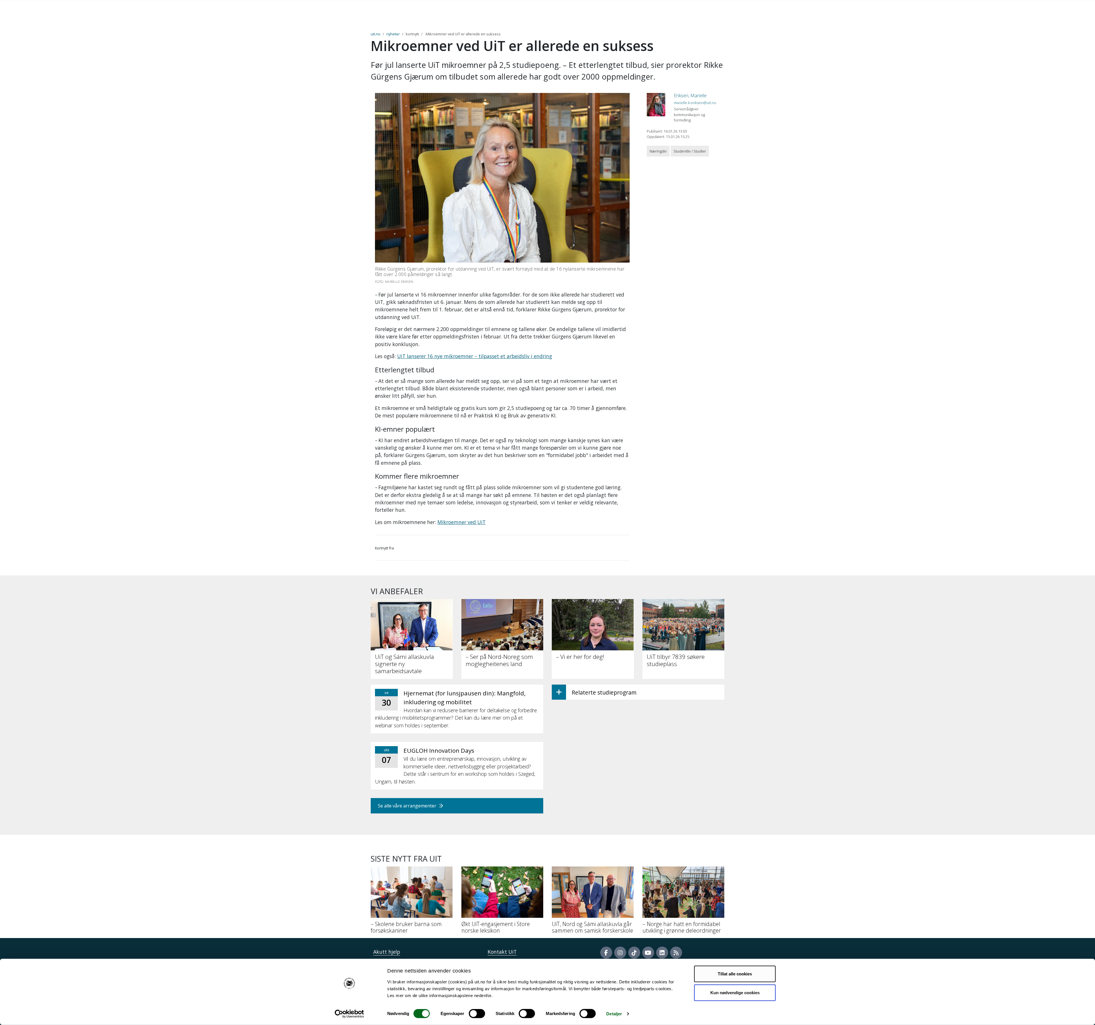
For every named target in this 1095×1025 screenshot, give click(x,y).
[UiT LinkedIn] (662, 953)
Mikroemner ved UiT (461, 522)
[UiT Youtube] (648, 953)
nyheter (393, 33)
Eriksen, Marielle (690, 95)
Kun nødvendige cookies (735, 992)
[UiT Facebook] (606, 953)
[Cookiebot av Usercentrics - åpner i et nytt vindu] (349, 1014)
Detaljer (614, 1013)
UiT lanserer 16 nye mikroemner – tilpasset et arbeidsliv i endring (474, 356)
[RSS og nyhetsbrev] (676, 953)
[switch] (477, 1013)
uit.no (375, 33)
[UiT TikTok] (634, 953)
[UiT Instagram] (620, 953)
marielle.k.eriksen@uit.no (695, 102)
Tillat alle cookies (735, 973)
